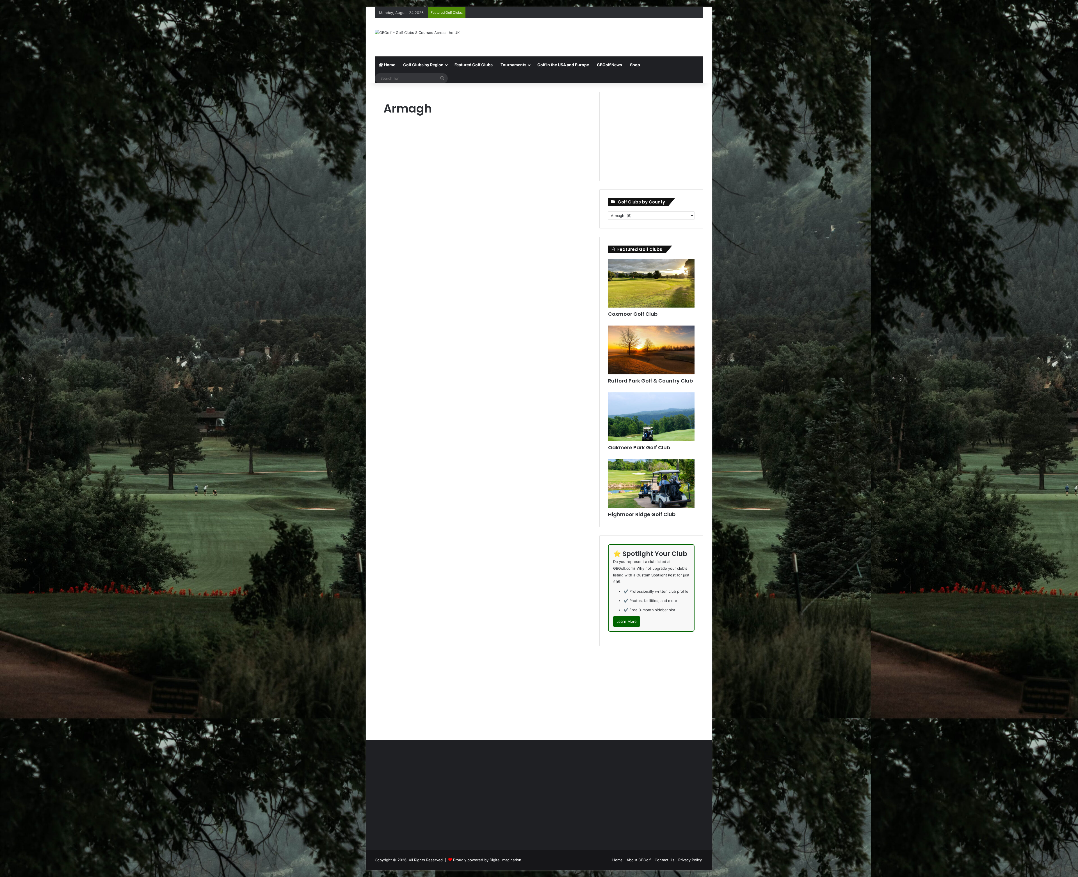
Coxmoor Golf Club (632, 313)
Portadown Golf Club (423, 308)
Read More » (402, 260)
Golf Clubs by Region (423, 64)
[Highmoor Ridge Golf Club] (651, 483)
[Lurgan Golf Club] (427, 193)
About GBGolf (639, 860)
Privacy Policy (690, 860)
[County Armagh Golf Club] (427, 519)
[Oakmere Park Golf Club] (651, 416)
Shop (635, 64)
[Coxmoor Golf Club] (651, 283)
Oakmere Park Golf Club (639, 447)
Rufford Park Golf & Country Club (650, 380)
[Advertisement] (595, 36)
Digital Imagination (505, 860)
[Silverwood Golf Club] (541, 509)
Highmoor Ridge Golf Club (641, 514)
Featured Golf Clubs (474, 64)
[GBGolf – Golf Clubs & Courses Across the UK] (417, 32)
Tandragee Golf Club (538, 308)
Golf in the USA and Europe (563, 64)
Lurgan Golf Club (416, 147)
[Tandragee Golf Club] (541, 353)
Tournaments (513, 64)
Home (389, 64)
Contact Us (664, 860)
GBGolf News (609, 64)
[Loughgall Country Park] (541, 203)
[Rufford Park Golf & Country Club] (651, 350)
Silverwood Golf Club (538, 464)
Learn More (626, 621)
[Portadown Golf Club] (427, 353)
